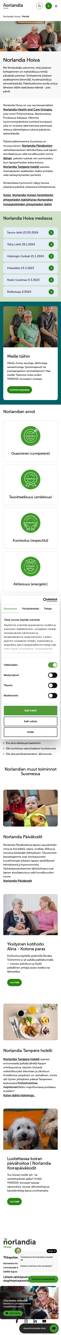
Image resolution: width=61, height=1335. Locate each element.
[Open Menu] (56, 6)
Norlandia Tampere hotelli (21, 166)
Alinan (7, 158)
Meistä (25, 16)
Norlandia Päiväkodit (17, 880)
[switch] (52, 675)
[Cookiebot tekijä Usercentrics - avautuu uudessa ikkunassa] (43, 600)
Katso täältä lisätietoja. (19, 1095)
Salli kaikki (30, 710)
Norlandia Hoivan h (25, 195)
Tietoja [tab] (48, 608)
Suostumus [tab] (10, 608)
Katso (7, 195)
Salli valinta (30, 721)
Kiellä (30, 732)
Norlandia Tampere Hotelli (21, 1059)
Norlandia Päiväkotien (37, 145)
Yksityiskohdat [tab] (30, 608)
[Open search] (39, 6)
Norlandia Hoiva (12, 16)
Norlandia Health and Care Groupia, (28, 109)
